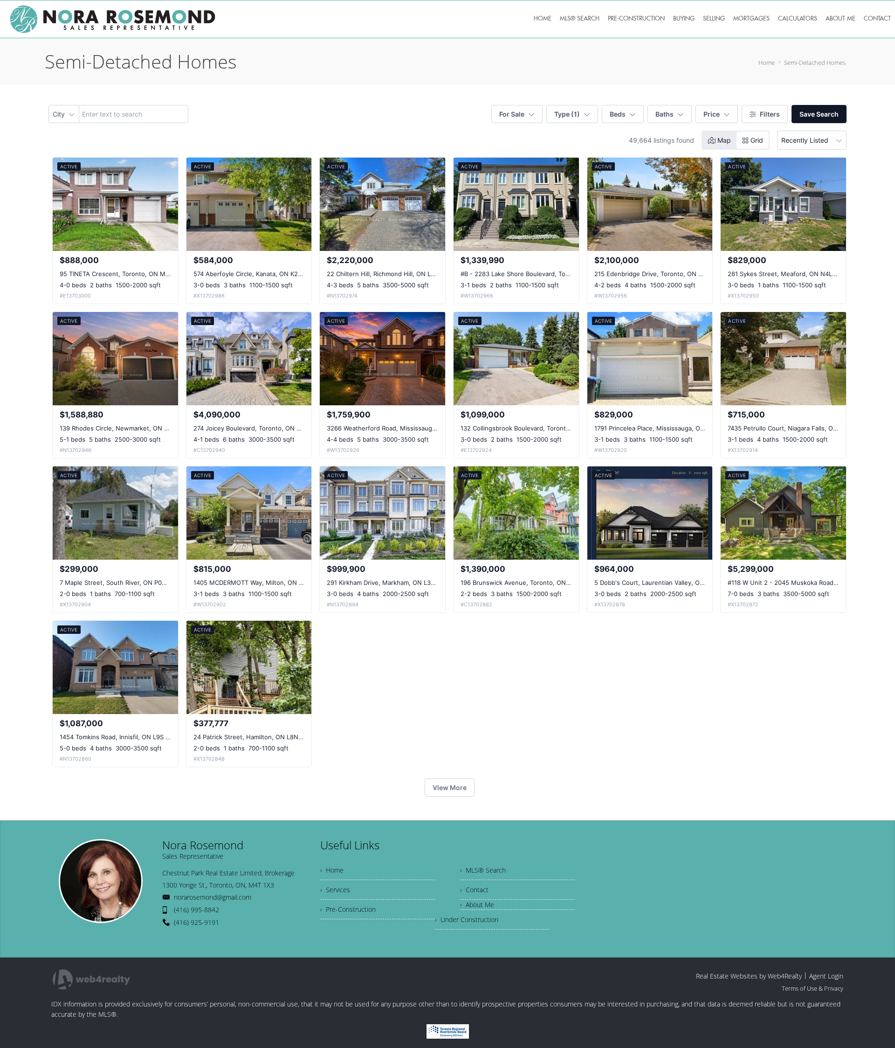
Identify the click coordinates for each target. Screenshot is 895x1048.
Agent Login (826, 976)
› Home (332, 870)
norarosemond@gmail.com (212, 897)
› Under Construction (466, 919)
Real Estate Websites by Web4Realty (749, 976)
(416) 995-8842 (196, 909)
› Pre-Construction (348, 909)
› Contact (474, 889)
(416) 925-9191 (196, 922)
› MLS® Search (483, 870)
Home (766, 62)
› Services (335, 889)
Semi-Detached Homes (815, 62)
